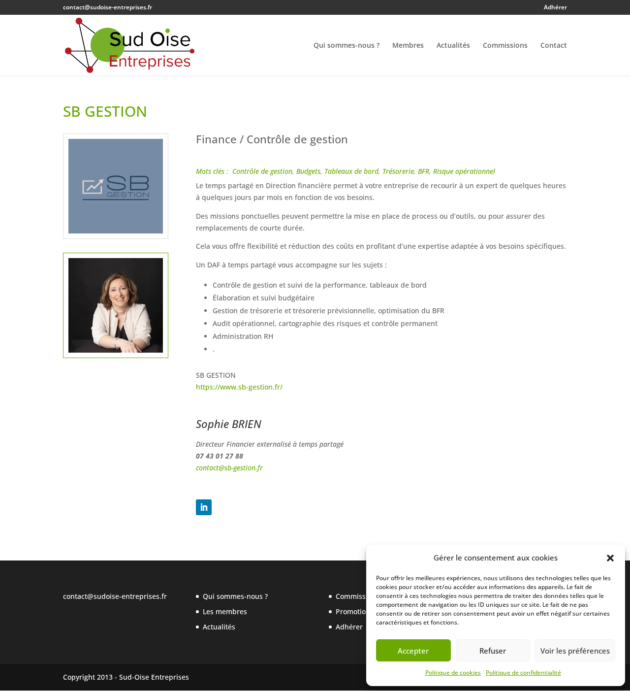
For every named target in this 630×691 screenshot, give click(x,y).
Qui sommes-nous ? (346, 46)
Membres (408, 46)
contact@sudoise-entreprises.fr (115, 596)
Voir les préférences (575, 651)
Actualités (453, 46)
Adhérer (555, 7)
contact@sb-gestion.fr (230, 467)
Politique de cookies (453, 672)
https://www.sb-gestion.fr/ (239, 387)
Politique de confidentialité (523, 672)
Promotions (355, 611)
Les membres (225, 611)
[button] (610, 558)
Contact (553, 46)
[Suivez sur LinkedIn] (204, 507)
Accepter (413, 651)
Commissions (505, 46)
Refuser (492, 651)
